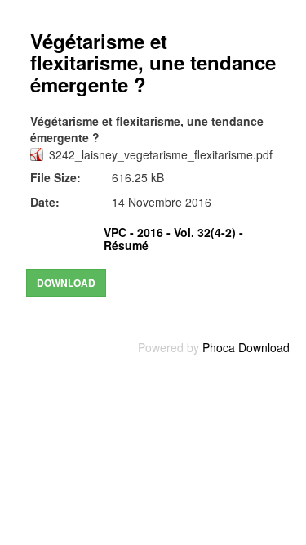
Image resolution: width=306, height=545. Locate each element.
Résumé (126, 245)
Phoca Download (246, 347)
